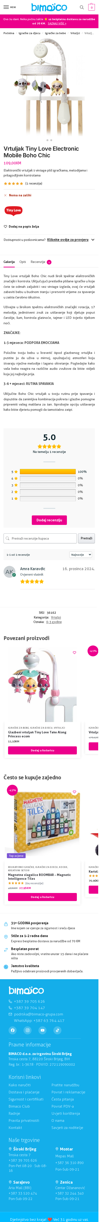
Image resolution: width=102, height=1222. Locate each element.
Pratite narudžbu (65, 1085)
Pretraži (86, 538)
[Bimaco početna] (26, 990)
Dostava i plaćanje (24, 1092)
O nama (57, 1120)
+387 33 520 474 (23, 1193)
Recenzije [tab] (40, 262)
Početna (9, 33)
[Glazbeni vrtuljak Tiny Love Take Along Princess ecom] (42, 684)
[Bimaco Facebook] (13, 1030)
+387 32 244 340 (69, 1193)
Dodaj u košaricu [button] (42, 750)
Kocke (63, 867)
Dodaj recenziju (49, 520)
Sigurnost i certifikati (26, 1099)
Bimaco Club (19, 1106)
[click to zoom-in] (49, 87)
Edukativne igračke (21, 867)
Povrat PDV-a (62, 1106)
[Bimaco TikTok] (57, 1030)
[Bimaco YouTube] (42, 1030)
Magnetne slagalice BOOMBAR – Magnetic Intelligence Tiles (39, 877)
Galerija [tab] (9, 262)
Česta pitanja (62, 1099)
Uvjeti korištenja (65, 1113)
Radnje (14, 1113)
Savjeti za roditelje (67, 1127)
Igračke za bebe (55, 33)
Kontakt (15, 1127)
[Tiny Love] (13, 211)
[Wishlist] (74, 652)
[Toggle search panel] (81, 7)
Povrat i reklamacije (68, 1092)
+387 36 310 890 (69, 1163)
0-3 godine (54, 622)
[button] (91, 7)
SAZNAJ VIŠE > (57, 23)
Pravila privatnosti (24, 1120)
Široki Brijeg (25, 1149)
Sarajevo (21, 1182)
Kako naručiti (20, 1085)
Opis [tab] (22, 262)
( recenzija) (33, 183)
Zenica (66, 1182)
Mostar (66, 1149)
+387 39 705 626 (23, 1160)
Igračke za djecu (29, 33)
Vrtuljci (75, 33)
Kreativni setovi (19, 870)
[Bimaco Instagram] (27, 1030)
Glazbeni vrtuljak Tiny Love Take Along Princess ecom (37, 734)
